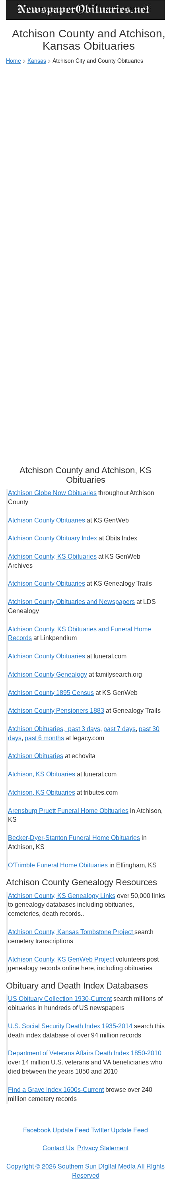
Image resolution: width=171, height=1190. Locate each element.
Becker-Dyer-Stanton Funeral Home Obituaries (74, 837)
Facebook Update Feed (56, 1129)
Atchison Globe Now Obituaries (52, 493)
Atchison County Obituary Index (52, 538)
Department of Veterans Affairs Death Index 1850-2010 (84, 1053)
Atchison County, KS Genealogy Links (61, 895)
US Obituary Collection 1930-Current (60, 998)
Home (13, 60)
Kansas (36, 60)
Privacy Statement (102, 1147)
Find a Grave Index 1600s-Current (56, 1089)
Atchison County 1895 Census (51, 692)
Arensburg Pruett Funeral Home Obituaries (68, 810)
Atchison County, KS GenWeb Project (61, 959)
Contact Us (58, 1147)
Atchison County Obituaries (46, 520)
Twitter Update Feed (119, 1129)
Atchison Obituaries (35, 756)
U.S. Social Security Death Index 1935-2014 (70, 1026)
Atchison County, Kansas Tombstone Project (71, 932)
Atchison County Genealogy (47, 674)
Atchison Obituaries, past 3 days (54, 729)
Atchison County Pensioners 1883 (56, 710)
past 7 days (119, 729)
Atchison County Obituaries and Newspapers (71, 601)
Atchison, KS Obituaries (41, 774)
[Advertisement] (85, 157)
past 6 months (44, 738)
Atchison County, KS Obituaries (52, 556)
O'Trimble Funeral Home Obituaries (58, 865)
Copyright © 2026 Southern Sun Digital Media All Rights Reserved (85, 1170)
